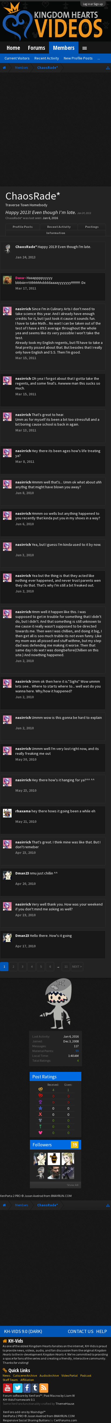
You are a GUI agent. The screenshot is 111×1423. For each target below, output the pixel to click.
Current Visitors (17, 58)
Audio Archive (49, 1375)
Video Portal (69, 1375)
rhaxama (23, 811)
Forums (36, 47)
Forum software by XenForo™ (23, 1396)
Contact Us (80, 1331)
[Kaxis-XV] (67, 1172)
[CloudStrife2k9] (53, 1172)
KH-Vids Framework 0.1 (19, 1400)
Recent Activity (59, 227)
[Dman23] (39, 1158)
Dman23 (22, 873)
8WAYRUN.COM (61, 1196)
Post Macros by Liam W (59, 1396)
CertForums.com (65, 1420)
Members (63, 47)
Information (55, 233)
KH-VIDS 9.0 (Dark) (23, 1331)
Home (13, 47)
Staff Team (10, 1380)
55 (77, 1051)
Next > (77, 966)
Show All (72, 1185)
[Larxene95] (67, 1158)
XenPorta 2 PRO (10, 1196)
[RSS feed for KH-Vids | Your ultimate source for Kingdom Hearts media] (43, 1388)
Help (101, 1331)
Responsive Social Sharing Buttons (26, 1420)
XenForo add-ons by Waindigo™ (24, 1412)
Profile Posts (23, 227)
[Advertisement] (55, 131)
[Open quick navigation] (108, 67)
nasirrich (23, 308)
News (6, 1375)
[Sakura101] (39, 1172)
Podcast (85, 1375)
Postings (92, 227)
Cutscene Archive (25, 1375)
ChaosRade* (26, 246)
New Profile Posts (78, 58)
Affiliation (27, 1380)
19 (74, 1145)
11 (66, 966)
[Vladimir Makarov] (53, 1158)
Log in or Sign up (93, 4)
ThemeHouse (65, 1404)
